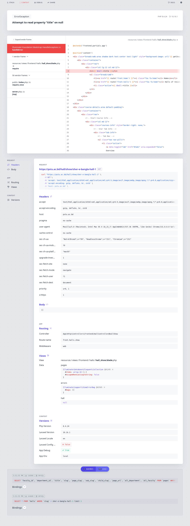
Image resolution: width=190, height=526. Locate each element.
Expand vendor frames (23, 39)
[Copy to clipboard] (174, 174)
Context (11, 195)
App (8, 178)
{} (88, 370)
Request (11, 160)
